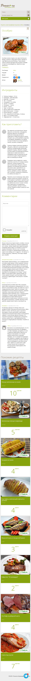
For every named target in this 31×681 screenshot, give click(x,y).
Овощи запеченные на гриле (11, 382)
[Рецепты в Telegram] (26, 676)
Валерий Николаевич (7, 259)
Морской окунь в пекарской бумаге (13, 538)
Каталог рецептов (7, 15)
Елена (3, 282)
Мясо (14, 70)
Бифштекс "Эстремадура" (10, 577)
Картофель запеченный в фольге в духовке (13, 499)
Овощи (3, 385)
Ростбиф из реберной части (11, 616)
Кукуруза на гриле (7, 460)
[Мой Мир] (19, 77)
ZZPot (8, 326)
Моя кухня (5, 18)
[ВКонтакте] (14, 77)
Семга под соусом (7, 655)
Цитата (27, 241)
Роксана (4, 241)
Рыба (3, 541)
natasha (20, 80)
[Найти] (28, 12)
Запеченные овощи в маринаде (12, 421)
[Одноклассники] (17, 77)
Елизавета (4, 305)
